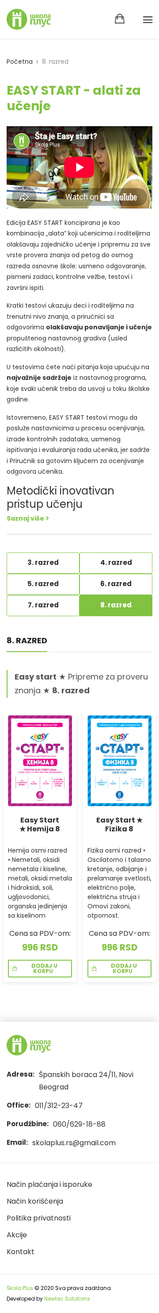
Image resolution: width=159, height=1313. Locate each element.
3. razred (43, 562)
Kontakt (20, 1252)
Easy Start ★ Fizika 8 (119, 825)
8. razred (116, 605)
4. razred (116, 562)
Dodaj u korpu (43, 968)
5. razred (43, 583)
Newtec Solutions (67, 1298)
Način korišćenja (35, 1201)
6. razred (116, 583)
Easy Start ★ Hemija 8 (39, 825)
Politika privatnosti (39, 1218)
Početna (20, 61)
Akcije (17, 1235)
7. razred (43, 605)
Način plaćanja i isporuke (49, 1184)
